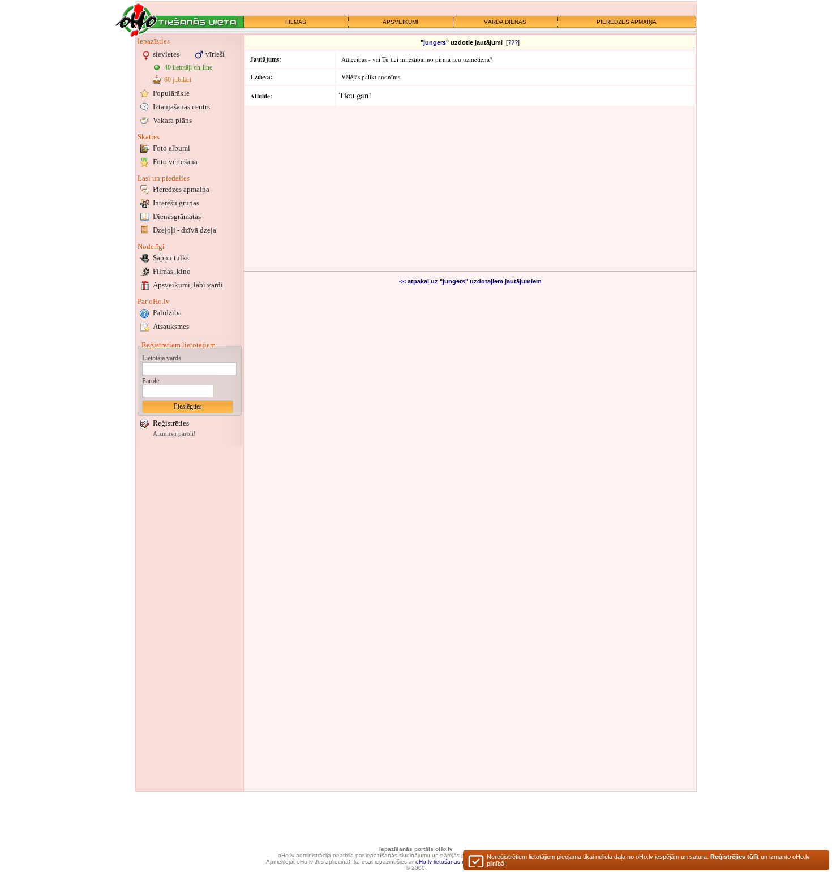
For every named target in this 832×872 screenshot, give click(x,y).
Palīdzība (167, 312)
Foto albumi (171, 148)
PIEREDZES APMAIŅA (627, 22)
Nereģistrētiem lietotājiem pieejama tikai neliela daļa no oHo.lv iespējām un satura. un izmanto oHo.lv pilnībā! (648, 860)
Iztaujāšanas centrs (181, 106)
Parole (150, 381)
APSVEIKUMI (400, 22)
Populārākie (171, 93)
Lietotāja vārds (161, 358)
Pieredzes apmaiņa (181, 189)
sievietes (166, 54)
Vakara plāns (172, 120)
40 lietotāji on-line (188, 67)
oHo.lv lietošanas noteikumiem (455, 861)
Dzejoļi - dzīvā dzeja (184, 230)
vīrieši (215, 54)
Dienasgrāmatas (177, 216)
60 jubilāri (177, 80)
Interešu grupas (176, 203)
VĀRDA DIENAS (505, 22)
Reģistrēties (171, 423)
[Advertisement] (189, 618)
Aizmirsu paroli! (174, 434)
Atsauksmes (171, 326)
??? (513, 42)
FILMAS (295, 22)
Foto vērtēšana (175, 161)
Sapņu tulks (171, 258)
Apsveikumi (188, 285)
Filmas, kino (172, 271)
